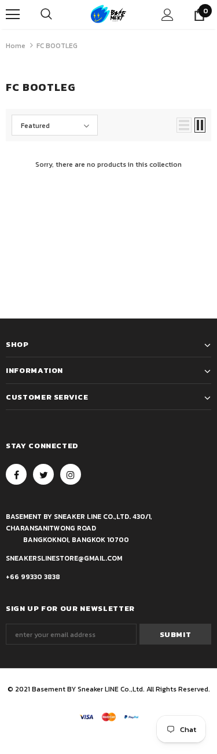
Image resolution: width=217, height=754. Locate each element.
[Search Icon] (46, 14)
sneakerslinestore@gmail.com (64, 558)
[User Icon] (167, 15)
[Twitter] (43, 474)
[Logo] (108, 14)
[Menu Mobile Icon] (13, 14)
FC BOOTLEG (57, 46)
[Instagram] (70, 474)
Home (15, 46)
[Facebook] (16, 474)
